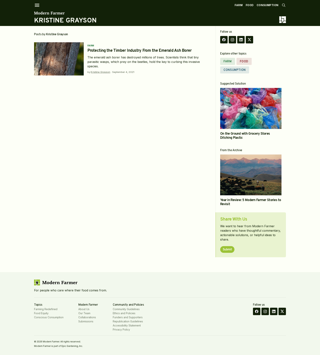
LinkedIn (241, 39)
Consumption (268, 5)
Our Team (84, 313)
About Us (83, 309)
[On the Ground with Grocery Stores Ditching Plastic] (250, 108)
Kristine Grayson (100, 71)
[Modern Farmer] (65, 12)
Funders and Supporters (128, 317)
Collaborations (87, 317)
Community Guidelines (126, 309)
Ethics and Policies (124, 313)
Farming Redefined (45, 309)
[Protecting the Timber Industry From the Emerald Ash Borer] (59, 58)
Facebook (224, 39)
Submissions (85, 321)
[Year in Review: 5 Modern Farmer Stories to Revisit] (250, 175)
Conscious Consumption (49, 317)
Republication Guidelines (128, 321)
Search (283, 5)
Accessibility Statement (127, 325)
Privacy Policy (121, 329)
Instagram (232, 39)
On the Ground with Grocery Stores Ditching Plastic (245, 136)
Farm (239, 5)
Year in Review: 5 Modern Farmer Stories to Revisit (250, 202)
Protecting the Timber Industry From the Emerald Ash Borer (139, 50)
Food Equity (41, 313)
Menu (37, 5)
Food (250, 5)
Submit (227, 250)
